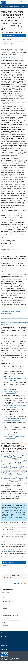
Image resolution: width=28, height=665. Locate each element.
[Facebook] (2, 659)
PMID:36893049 (10, 407)
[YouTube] (12, 659)
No (12, 592)
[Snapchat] (17, 659)
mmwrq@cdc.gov (11, 557)
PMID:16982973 (10, 393)
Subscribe (5, 625)
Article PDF (6, 40)
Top (2, 237)
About (5, 622)
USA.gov (8, 662)
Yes (3, 592)
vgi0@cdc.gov (4, 251)
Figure (23, 165)
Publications (6, 605)
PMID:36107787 (10, 380)
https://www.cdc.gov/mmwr (6, 551)
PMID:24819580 (10, 438)
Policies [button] (3, 641)
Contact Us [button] (4, 633)
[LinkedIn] (10, 659)
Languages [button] (4, 645)
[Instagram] (7, 659)
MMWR (5, 598)
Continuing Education (8, 612)
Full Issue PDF (7, 43)
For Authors (6, 618)
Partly (7, 592)
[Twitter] (5, 659)
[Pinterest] (15, 659)
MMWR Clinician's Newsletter (10, 615)
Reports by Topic (7, 601)
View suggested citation (7, 57)
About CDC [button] (4, 637)
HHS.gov (3, 662)
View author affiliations (8, 54)
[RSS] (20, 659)
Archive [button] (3, 649)
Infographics (6, 608)
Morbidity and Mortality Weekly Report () (14, 6)
